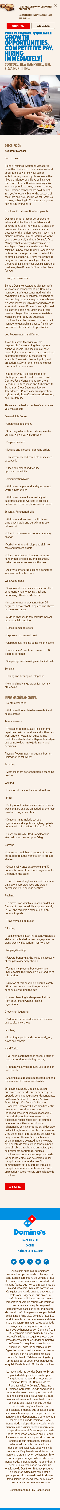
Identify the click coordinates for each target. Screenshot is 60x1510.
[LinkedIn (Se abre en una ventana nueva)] (30, 1262)
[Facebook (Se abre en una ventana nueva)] (22, 1262)
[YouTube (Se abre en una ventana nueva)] (38, 1262)
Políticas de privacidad (30, 1251)
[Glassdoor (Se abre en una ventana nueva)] (46, 1262)
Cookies (30, 1245)
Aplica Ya (15, 1187)
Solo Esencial (43, 26)
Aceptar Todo (18, 26)
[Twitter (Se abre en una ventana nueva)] (14, 1262)
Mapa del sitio (30, 1240)
